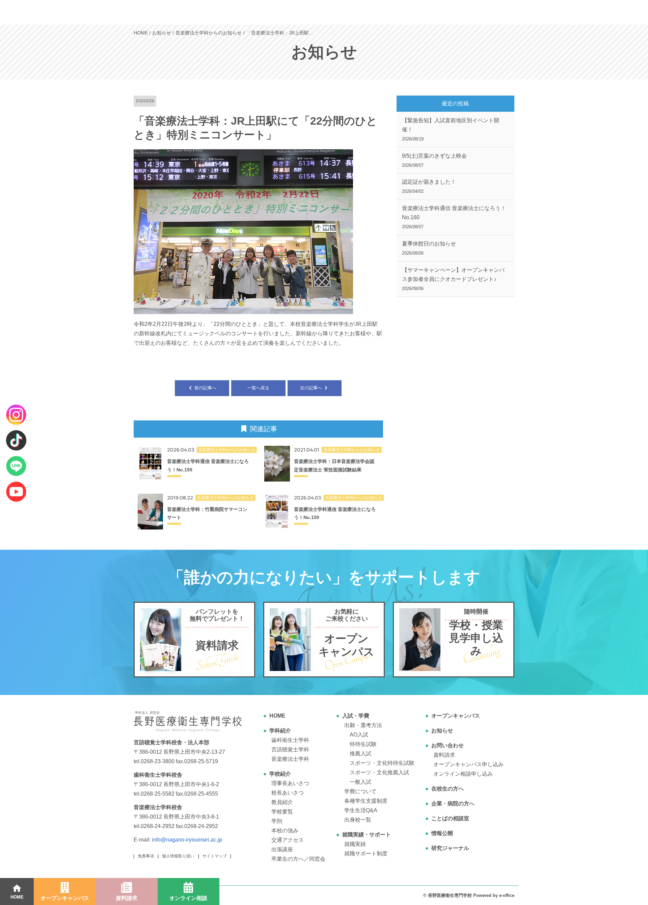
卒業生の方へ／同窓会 (298, 859)
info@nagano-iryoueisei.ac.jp (187, 840)
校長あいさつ (287, 793)
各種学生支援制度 (365, 801)
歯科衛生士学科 (290, 740)
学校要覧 (282, 811)
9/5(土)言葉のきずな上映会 (434, 160)
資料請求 (444, 755)
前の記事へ (204, 387)
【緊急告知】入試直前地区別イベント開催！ (450, 129)
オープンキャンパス (455, 716)
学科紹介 (280, 730)
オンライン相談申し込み (463, 774)
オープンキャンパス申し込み (468, 764)
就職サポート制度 (365, 853)
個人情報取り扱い (178, 856)
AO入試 (359, 735)
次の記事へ (311, 387)
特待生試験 (363, 744)
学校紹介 (280, 774)
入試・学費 (355, 716)
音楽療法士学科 (290, 759)
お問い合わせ (447, 745)
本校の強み (284, 830)
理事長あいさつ (290, 783)
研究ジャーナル (450, 848)
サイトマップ (214, 856)
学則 (276, 821)
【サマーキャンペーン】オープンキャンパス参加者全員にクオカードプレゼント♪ (453, 279)
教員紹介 (282, 802)
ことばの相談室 (450, 818)
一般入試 (360, 782)
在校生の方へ (447, 789)
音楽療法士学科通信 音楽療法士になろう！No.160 (454, 217)
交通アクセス (287, 840)
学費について (360, 791)
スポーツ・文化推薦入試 (379, 772)
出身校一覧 (357, 820)
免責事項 (146, 856)
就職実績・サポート (366, 834)
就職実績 (355, 844)
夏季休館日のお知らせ (429, 248)
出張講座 (282, 849)
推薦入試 (360, 753)
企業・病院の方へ (453, 803)
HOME (277, 716)
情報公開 (442, 833)
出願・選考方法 (363, 725)
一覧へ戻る (258, 387)
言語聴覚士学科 (290, 749)
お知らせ (442, 730)
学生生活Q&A (360, 810)
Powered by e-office (493, 895)
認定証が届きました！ (429, 186)
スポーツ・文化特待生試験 (382, 763)
